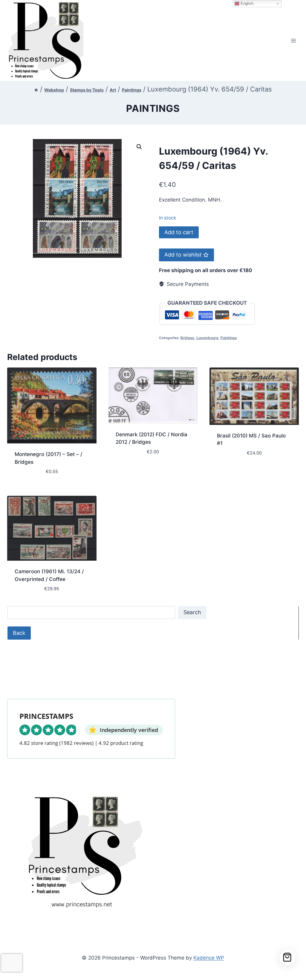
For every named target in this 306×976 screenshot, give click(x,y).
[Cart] (287, 957)
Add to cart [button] (131, 469)
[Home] (36, 89)
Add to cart (178, 232)
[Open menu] (293, 40)
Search (192, 612)
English (246, 3)
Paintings (153, 108)
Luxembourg (207, 338)
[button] (139, 146)
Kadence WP (208, 958)
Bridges (187, 338)
